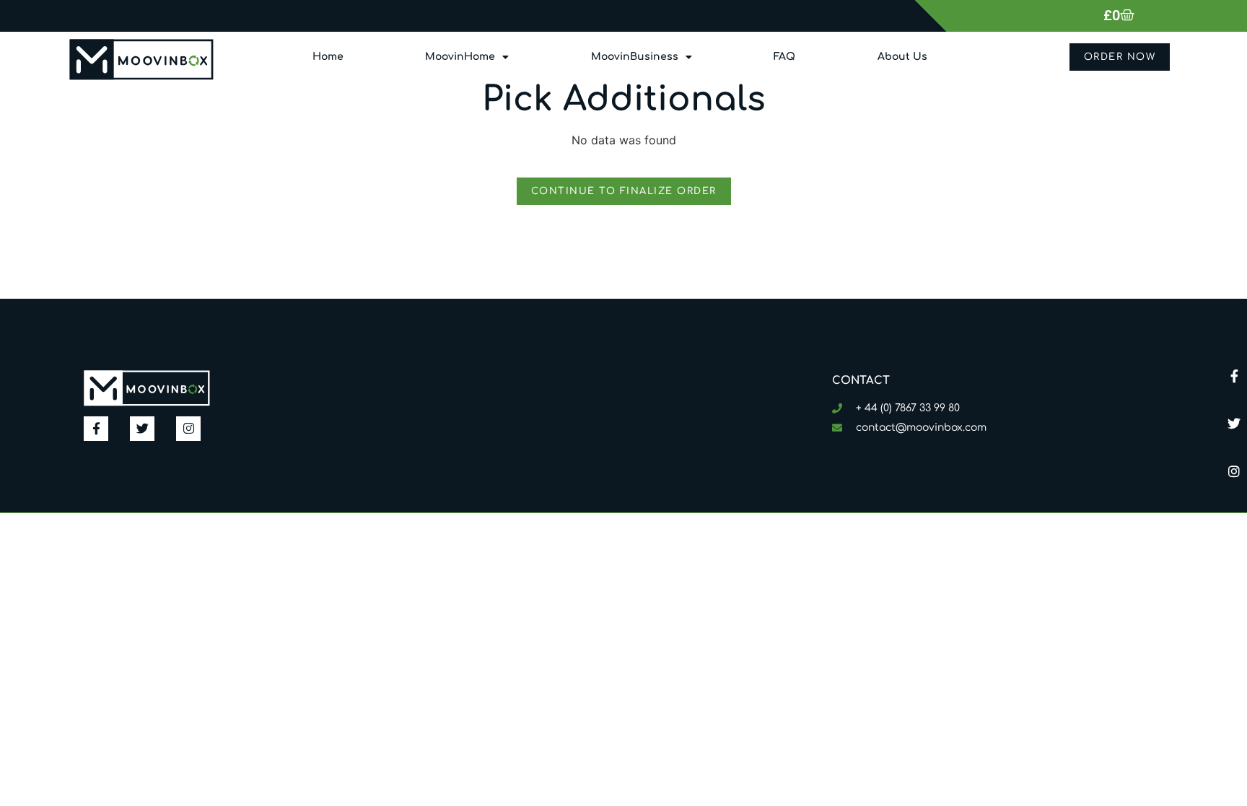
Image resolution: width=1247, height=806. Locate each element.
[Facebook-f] (1234, 376)
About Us (902, 56)
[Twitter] (1234, 424)
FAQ (784, 56)
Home (328, 56)
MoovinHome (460, 56)
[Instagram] (1234, 471)
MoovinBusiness (634, 56)
